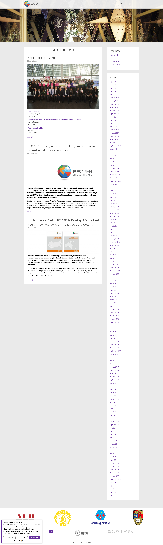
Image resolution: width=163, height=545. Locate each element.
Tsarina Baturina (34, 112)
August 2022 (114, 219)
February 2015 (114, 418)
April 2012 (113, 495)
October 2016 (114, 377)
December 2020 (115, 268)
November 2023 (115, 175)
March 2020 (114, 290)
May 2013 (113, 454)
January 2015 (114, 421)
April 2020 (113, 287)
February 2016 (114, 399)
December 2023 (115, 171)
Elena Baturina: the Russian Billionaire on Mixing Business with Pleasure (55, 120)
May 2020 (113, 284)
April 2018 (113, 335)
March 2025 (114, 127)
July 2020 (113, 277)
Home (54, 4)
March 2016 (114, 396)
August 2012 (114, 482)
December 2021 (115, 242)
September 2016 (115, 380)
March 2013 (114, 460)
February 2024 (114, 165)
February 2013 (114, 463)
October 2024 (114, 143)
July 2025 (113, 117)
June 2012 (113, 489)
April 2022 (113, 232)
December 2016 (115, 370)
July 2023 (113, 187)
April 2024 (113, 162)
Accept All (34, 537)
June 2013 (113, 450)
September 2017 (115, 351)
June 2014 (113, 428)
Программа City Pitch (36, 128)
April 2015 (113, 412)
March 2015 (114, 415)
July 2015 (113, 405)
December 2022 (115, 210)
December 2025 (115, 104)
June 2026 (113, 85)
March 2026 (114, 94)
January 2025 (114, 133)
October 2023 (114, 178)
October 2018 (114, 319)
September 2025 (115, 114)
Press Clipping (115, 61)
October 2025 (114, 110)
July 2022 (113, 223)
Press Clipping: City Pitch (42, 57)
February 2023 (114, 203)
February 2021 (114, 261)
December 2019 (115, 293)
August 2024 (114, 149)
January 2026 (114, 101)
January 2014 (114, 444)
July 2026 (113, 82)
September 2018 (115, 322)
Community (85, 4)
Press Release (116, 65)
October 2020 (114, 274)
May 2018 (113, 332)
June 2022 (113, 226)
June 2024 (113, 155)
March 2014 (114, 438)
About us (63, 4)
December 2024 (115, 136)
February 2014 (114, 441)
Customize (9, 537)
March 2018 (114, 338)
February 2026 (114, 98)
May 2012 (113, 492)
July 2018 (113, 325)
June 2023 (113, 191)
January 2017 (114, 367)
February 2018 (114, 341)
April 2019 (113, 306)
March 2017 (114, 364)
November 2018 (115, 316)
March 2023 (114, 200)
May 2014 (113, 431)
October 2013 (114, 447)
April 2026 (113, 91)
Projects (73, 4)
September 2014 (115, 425)
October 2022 (114, 216)
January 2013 (114, 466)
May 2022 (113, 229)
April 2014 (113, 434)
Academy (96, 4)
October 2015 (114, 402)
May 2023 (113, 194)
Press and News (120, 4)
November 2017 (115, 348)
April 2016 (113, 393)
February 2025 (114, 130)
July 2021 (113, 252)
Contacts (134, 4)
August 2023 (114, 184)
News (113, 58)
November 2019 (115, 296)
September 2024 (115, 146)
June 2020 (113, 280)
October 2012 (114, 476)
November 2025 (115, 107)
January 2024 (114, 168)
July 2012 (113, 486)
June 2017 (113, 357)
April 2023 (113, 197)
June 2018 (113, 329)
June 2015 (113, 409)
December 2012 (115, 470)
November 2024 (115, 139)
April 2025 (113, 123)
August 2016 (114, 383)
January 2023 (114, 207)
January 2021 (114, 264)
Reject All (22, 537)
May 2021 (113, 255)
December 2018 (115, 312)
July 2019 (113, 303)
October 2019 (114, 300)
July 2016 (113, 386)
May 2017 (113, 361)
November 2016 (115, 373)
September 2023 (115, 181)
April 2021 (113, 258)
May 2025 (113, 120)
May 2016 (113, 389)
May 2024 (113, 159)
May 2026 (113, 88)
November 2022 (115, 213)
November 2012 (115, 473)
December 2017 (115, 345)
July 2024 (113, 152)
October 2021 (114, 248)
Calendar (107, 4)
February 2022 (114, 236)
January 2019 (114, 309)
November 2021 (115, 245)
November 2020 (115, 271)
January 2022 (114, 239)
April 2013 (113, 457)
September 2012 (115, 479)
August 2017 (114, 354)
